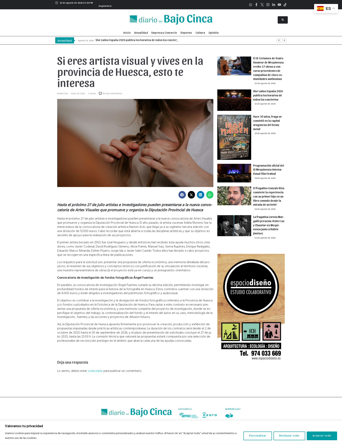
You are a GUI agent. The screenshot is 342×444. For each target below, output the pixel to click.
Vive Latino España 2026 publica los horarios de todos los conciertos (268, 95)
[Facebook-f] (256, 4)
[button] (105, 5)
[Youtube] (279, 4)
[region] (171, 432)
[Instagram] (268, 4)
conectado (95, 371)
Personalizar (257, 435)
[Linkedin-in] (273, 4)
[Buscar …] (283, 20)
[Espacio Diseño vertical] (251, 363)
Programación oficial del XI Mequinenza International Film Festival (268, 169)
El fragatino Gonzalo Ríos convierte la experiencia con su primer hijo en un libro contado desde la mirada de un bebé (268, 196)
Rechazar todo (289, 435)
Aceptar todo (322, 435)
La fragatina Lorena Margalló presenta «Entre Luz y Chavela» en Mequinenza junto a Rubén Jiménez (268, 225)
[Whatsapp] (250, 4)
